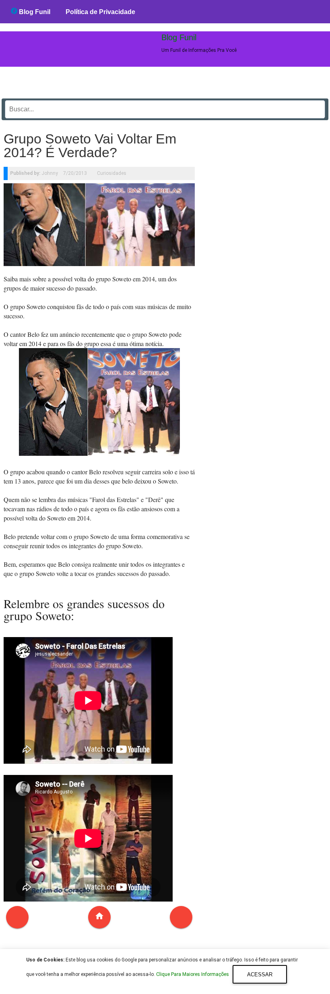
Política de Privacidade (100, 11)
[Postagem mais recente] (17, 917)
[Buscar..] (317, 106)
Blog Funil (33, 11)
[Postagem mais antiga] (181, 917)
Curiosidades (111, 173)
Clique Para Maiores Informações (193, 975)
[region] (265, 246)
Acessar (259, 974)
